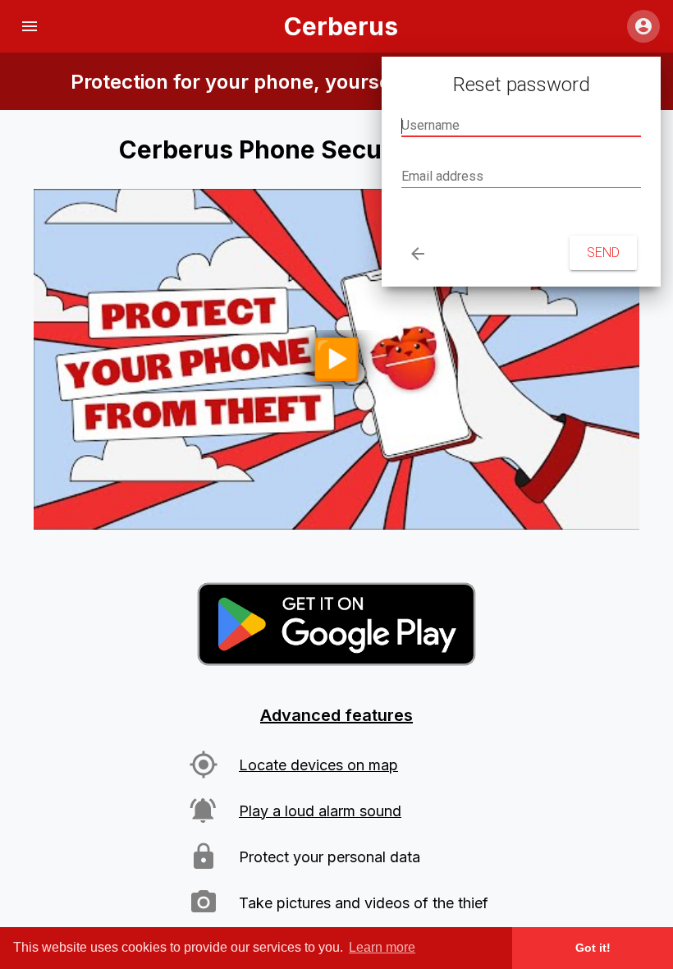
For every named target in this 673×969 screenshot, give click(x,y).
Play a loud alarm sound (320, 811)
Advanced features (336, 715)
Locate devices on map (318, 765)
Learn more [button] (382, 947)
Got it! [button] (593, 947)
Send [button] (603, 252)
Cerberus (341, 26)
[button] (29, 26)
